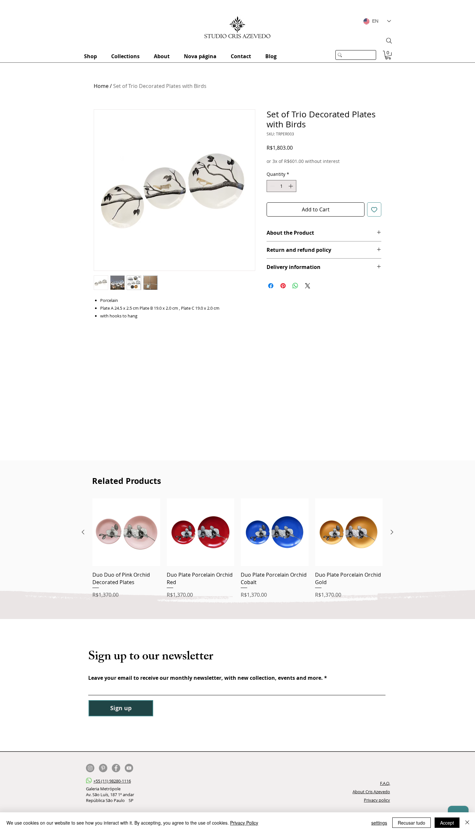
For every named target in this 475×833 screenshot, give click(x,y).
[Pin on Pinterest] (283, 286)
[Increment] (291, 186)
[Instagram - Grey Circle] (90, 768)
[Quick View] (126, 532)
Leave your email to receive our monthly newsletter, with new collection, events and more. (206, 677)
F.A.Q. (385, 783)
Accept (447, 822)
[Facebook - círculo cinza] (116, 768)
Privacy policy (377, 800)
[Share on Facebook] (271, 286)
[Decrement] (272, 186)
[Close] (467, 822)
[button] (388, 55)
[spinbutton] (281, 186)
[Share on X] (307, 286)
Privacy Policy (244, 822)
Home (101, 86)
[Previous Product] (83, 532)
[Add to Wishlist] (374, 209)
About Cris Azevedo (371, 792)
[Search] (389, 41)
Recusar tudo (411, 822)
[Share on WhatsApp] (295, 286)
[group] (237, 548)
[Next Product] (392, 532)
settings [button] (379, 822)
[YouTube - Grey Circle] (129, 768)
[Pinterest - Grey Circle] (103, 768)
